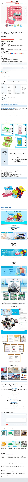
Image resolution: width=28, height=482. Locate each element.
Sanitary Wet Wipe (15, 473)
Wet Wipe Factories (10, 471)
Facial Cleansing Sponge (21, 466)
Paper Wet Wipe (3, 473)
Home (1, 5)
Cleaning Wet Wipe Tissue (4, 475)
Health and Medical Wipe (23, 457)
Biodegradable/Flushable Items (10, 457)
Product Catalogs (11, 454)
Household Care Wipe (16, 457)
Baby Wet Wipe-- (16, 456)
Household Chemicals (8, 466)
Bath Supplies (2, 466)
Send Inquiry (7, 39)
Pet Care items (2, 457)
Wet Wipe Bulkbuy (11, 475)
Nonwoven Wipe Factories (16, 471)
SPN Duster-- (2, 456)
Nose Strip (9, 468)
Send (7, 424)
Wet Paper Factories (23, 471)
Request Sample (13, 41)
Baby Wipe (22, 456)
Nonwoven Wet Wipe (8, 473)
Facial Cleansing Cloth (3, 468)
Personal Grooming (14, 466)
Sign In (2, 76)
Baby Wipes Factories (3, 471)
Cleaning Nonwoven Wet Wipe (21, 473)
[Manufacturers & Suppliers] (14, 1)
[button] (24, 81)
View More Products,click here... (6, 207)
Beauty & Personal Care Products (12, 5)
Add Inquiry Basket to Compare (14, 27)
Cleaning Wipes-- (9, 456)
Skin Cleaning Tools (18, 5)
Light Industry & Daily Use (5, 5)
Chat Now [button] (21, 39)
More (1, 476)
